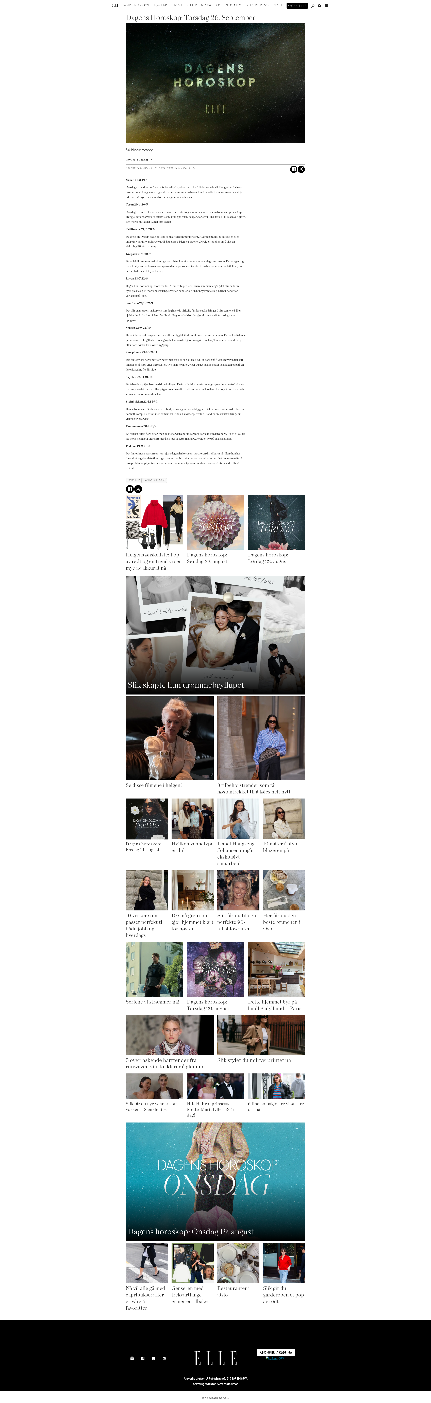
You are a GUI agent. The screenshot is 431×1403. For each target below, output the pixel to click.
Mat (219, 5)
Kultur (192, 5)
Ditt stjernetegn (258, 5)
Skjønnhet (161, 5)
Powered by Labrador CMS (215, 1397)
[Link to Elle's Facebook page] (142, 1358)
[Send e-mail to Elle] (164, 1358)
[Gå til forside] (114, 5)
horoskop (134, 480)
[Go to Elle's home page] (215, 1358)
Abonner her (297, 6)
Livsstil (178, 5)
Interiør (206, 5)
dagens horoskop (154, 480)
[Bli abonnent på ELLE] (275, 1358)
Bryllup (279, 5)
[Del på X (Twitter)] (301, 169)
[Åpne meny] (106, 5)
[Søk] (312, 6)
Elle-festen (234, 5)
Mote (127, 5)
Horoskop (142, 5)
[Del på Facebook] (293, 169)
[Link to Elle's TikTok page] (153, 1358)
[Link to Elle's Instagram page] (132, 1358)
